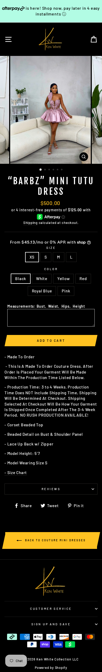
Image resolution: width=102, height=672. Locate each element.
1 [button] (40, 170)
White (41, 278)
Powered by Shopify (51, 667)
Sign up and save (51, 624)
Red (83, 278)
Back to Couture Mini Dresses (55, 540)
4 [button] (54, 170)
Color (51, 269)
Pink (66, 290)
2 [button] (45, 170)
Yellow (63, 278)
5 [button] (58, 170)
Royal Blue (42, 290)
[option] (51, 110)
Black (20, 278)
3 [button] (49, 170)
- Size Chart (15, 472)
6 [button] (62, 170)
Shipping (30, 222)
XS (32, 257)
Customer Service (51, 608)
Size (51, 247)
